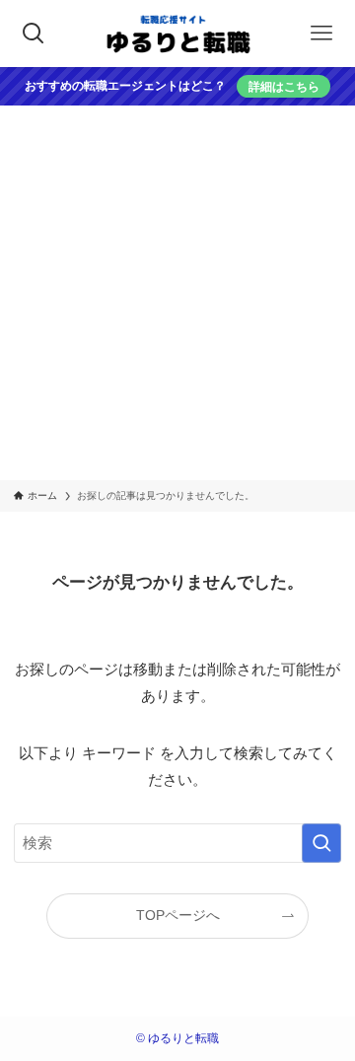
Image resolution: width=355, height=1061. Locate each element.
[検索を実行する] (321, 843)
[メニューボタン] (321, 33)
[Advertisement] (177, 292)
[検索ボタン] (33, 33)
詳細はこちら (284, 86)
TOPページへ (178, 915)
